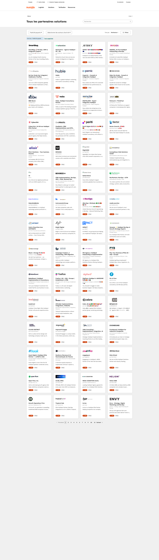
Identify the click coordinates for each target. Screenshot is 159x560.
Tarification (62, 7)
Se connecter (120, 2)
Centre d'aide (41, 2)
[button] (130, 16)
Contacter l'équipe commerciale (56, 2)
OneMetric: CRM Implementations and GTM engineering (64, 127)
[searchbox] (107, 21)
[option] (35, 32)
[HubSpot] (30, 7)
